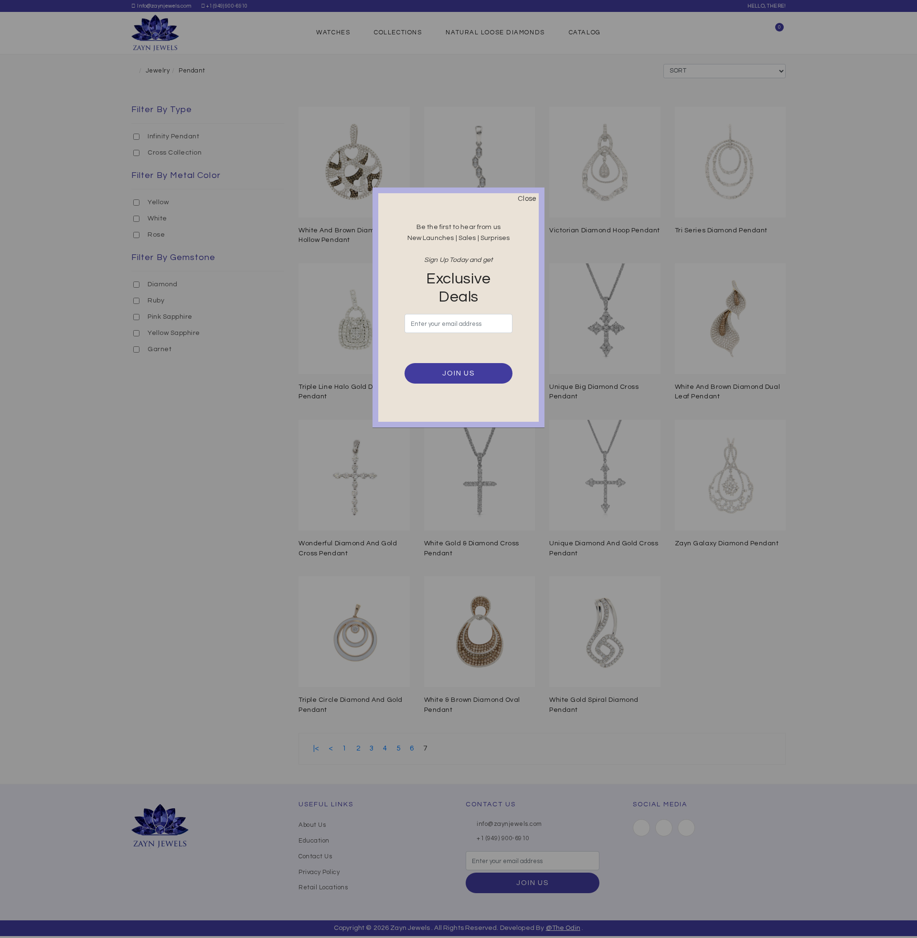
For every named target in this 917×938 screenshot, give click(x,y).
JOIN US (458, 373)
